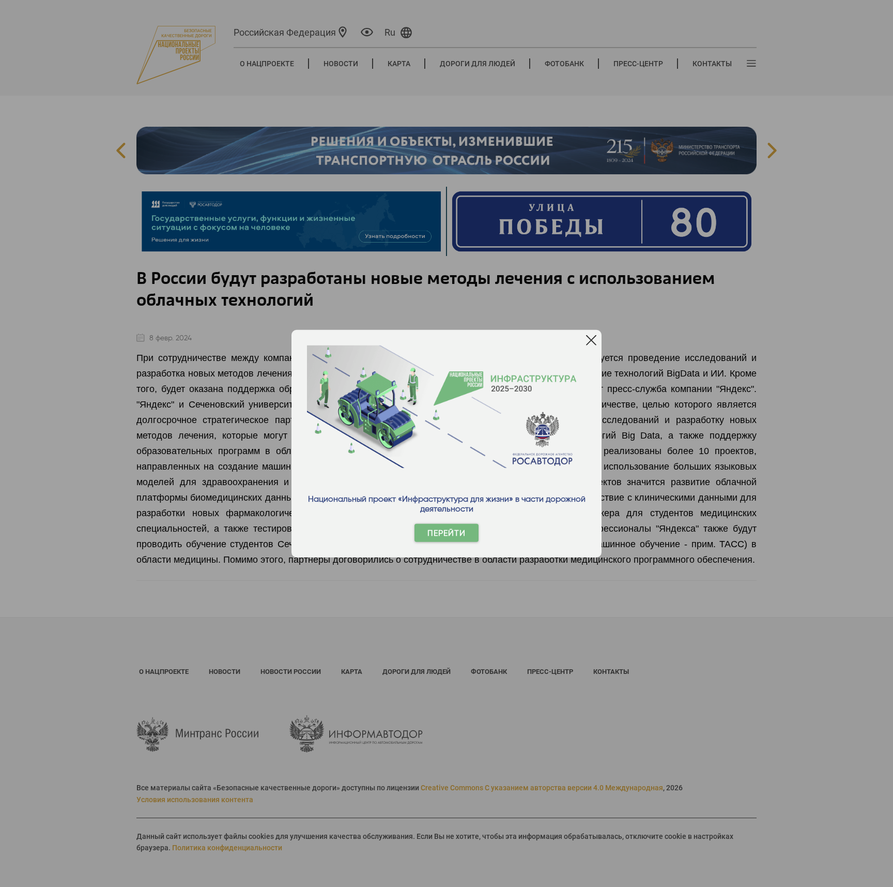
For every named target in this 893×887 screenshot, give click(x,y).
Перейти (446, 533)
